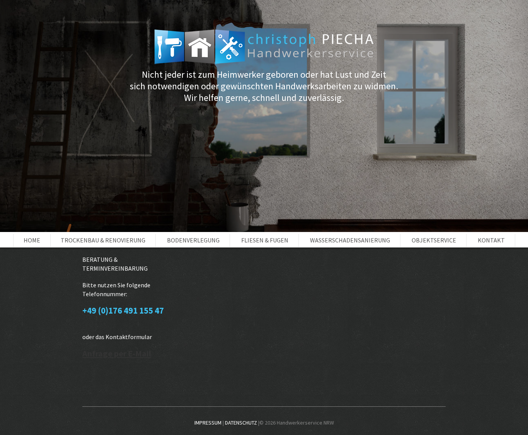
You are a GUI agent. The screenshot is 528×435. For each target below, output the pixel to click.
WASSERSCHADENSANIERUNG (350, 240)
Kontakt (491, 240)
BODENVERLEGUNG (193, 240)
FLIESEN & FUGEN (264, 240)
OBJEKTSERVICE (434, 240)
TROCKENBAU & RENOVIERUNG (103, 240)
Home (32, 240)
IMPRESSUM (207, 422)
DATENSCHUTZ (241, 422)
